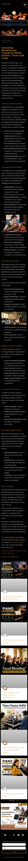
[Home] (22, 835)
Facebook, (4, 551)
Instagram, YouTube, (15, 551)
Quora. (17, 557)
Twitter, (5, 553)
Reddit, (3, 557)
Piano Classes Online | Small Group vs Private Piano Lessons (13, 750)
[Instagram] (14, 835)
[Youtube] (18, 835)
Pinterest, (11, 553)
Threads (8, 557)
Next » (18, 800)
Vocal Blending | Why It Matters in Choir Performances (11, 695)
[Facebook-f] (5, 835)
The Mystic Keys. (16, 542)
